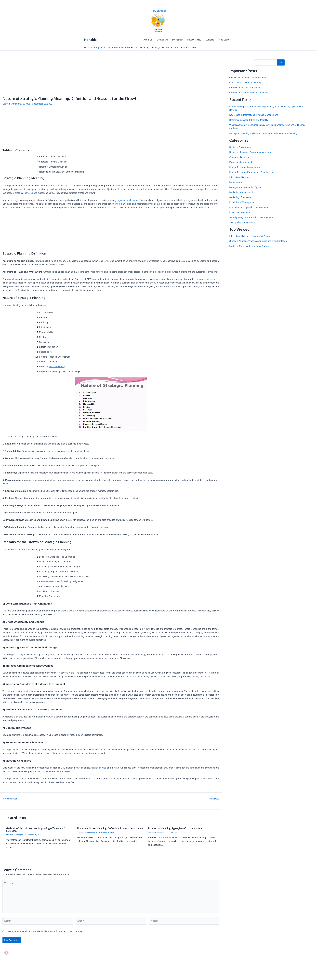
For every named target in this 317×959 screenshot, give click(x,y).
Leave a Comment (11, 104)
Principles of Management (16, 835)
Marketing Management (241, 192)
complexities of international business (247, 77)
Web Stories (224, 40)
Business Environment (240, 147)
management (202, 279)
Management (235, 182)
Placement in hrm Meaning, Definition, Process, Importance (110, 828)
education (166, 279)
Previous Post (8, 799)
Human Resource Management (244, 167)
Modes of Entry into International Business (250, 246)
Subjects (209, 40)
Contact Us (162, 40)
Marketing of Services (240, 197)
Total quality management (242, 222)
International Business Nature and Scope (249, 236)
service (102, 768)
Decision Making (57, 366)
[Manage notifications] (6, 953)
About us (148, 40)
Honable (90, 40)
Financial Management (240, 162)
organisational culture (127, 200)
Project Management (239, 212)
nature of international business (244, 87)
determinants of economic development (248, 92)
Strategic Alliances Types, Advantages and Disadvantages (258, 241)
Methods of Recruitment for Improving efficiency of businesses (35, 829)
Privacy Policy (194, 40)
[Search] (281, 62)
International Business (240, 177)
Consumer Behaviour (239, 157)
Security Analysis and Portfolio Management (251, 217)
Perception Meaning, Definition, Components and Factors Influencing (263, 133)
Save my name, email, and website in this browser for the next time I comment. (45, 931)
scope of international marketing (245, 82)
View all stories (158, 11)
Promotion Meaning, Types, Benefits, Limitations (175, 828)
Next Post (215, 799)
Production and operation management (248, 207)
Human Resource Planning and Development (251, 172)
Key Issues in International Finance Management (253, 115)
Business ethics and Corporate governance (250, 152)
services (29, 193)
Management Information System (245, 187)
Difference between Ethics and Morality (248, 120)
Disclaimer (177, 40)
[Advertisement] (74, 69)
